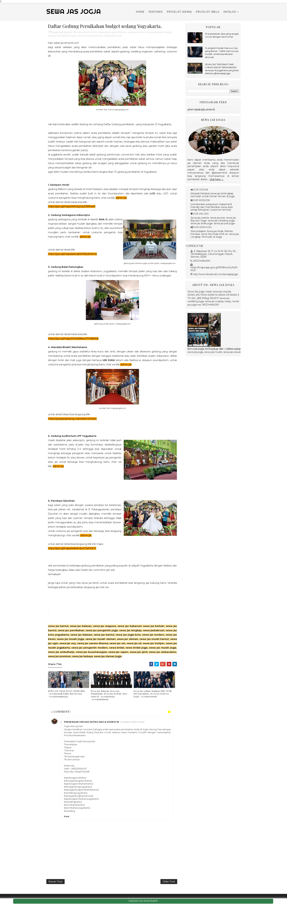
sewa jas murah (136, 32)
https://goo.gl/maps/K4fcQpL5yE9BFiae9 (71, 206)
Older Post (169, 881)
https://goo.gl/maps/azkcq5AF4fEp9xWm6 (72, 253)
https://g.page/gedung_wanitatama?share (72, 418)
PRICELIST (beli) (207, 11)
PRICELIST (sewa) (179, 11)
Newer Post (55, 881)
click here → (217, 179)
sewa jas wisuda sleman (90, 35)
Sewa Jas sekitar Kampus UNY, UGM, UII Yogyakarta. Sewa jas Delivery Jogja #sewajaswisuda (153, 694)
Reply (66, 816)
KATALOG (229, 11)
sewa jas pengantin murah (62, 35)
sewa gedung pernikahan (112, 32)
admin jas (121, 197)
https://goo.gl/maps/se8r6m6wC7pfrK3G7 (72, 548)
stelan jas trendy (113, 35)
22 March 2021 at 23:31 (132, 722)
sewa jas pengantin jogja (158, 32)
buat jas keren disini (86, 32)
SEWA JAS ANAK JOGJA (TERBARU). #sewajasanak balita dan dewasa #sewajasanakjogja (67, 694)
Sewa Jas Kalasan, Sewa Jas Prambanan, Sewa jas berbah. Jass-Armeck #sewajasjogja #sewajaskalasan (109, 695)
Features (155, 11)
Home (140, 11)
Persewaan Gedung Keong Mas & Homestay (91, 722)
